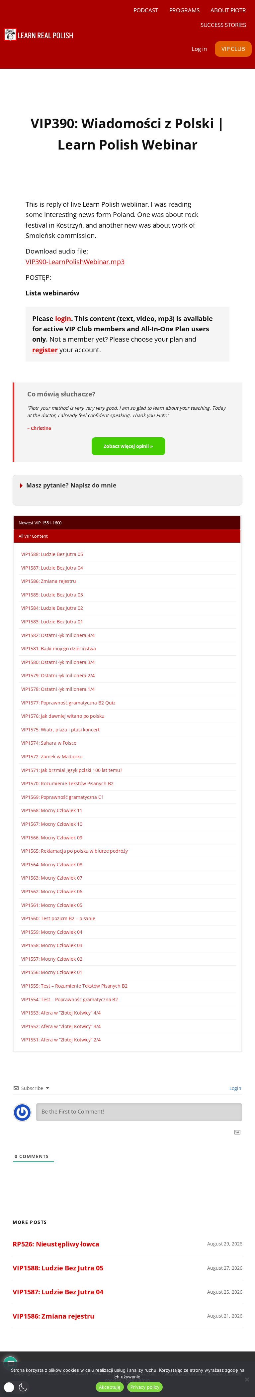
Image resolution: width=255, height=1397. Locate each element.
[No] (246, 1379)
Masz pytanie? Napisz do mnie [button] (71, 485)
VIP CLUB (233, 49)
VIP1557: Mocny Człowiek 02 (51, 959)
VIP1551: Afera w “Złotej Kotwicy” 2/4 (60, 1039)
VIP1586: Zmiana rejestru (48, 581)
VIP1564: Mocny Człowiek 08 (51, 864)
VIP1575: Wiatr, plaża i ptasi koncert (60, 729)
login (63, 318)
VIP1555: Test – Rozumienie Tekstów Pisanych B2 (74, 986)
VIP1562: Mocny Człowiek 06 (51, 891)
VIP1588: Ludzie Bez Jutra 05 (52, 554)
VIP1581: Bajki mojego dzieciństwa (58, 648)
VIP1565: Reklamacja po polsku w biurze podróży (74, 851)
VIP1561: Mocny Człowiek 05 (51, 905)
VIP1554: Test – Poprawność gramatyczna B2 (69, 999)
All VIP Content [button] (33, 536)
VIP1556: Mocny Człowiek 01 (51, 972)
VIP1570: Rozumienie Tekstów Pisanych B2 (67, 783)
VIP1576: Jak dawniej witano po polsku (62, 716)
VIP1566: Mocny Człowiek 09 (51, 837)
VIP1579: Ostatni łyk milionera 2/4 (58, 675)
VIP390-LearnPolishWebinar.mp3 (75, 261)
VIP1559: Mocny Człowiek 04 (51, 932)
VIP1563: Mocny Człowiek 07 (51, 878)
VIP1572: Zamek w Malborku (52, 756)
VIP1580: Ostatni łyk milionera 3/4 (58, 662)
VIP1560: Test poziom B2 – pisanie (58, 918)
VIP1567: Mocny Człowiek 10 (51, 824)
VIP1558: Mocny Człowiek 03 (51, 945)
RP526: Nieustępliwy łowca (56, 1243)
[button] (16, 1387)
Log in (199, 49)
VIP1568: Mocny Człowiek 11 (51, 810)
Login (234, 1088)
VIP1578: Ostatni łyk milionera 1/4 (58, 689)
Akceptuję (110, 1387)
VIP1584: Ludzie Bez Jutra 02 (52, 608)
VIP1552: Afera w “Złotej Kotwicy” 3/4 (60, 1026)
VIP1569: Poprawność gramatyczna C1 (62, 797)
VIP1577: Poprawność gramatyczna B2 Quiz (68, 702)
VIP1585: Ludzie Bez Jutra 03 (52, 594)
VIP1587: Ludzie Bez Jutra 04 (52, 568)
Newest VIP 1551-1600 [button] (40, 523)
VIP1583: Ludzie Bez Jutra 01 (52, 621)
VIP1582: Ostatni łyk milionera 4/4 (58, 635)
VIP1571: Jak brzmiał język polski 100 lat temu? (71, 770)
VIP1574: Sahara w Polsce (48, 743)
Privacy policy (145, 1387)
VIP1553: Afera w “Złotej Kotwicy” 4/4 (60, 1013)
